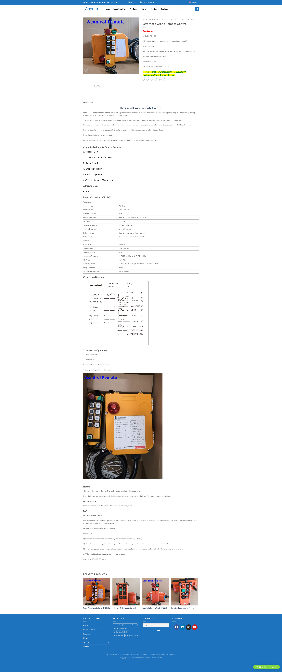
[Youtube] (195, 627)
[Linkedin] (182, 627)
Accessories (117, 625)
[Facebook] (176, 627)
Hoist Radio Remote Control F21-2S (154, 608)
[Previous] (83, 596)
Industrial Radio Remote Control (182, 608)
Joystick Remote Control (121, 632)
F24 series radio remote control (183, 20)
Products (133, 9)
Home (107, 9)
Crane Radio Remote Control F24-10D (96, 608)
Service (154, 9)
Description (88, 102)
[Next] (198, 596)
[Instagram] (188, 627)
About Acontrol (119, 9)
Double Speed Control (120, 628)
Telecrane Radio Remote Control (124, 608)
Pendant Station (118, 635)
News (144, 9)
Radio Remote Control (158, 20)
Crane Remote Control (130, 625)
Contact (164, 9)
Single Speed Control (131, 635)
